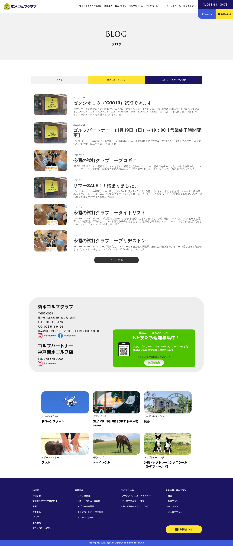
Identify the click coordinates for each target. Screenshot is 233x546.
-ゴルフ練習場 (83, 496)
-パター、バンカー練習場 (88, 501)
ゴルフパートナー (154, 6)
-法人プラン (172, 506)
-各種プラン (172, 501)
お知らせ (36, 496)
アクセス (36, 512)
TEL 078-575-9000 (50, 359)
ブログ (35, 517)
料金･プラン (120, 6)
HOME (35, 490)
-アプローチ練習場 (85, 506)
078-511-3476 (217, 4)
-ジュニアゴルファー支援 (133, 501)
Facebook (70, 335)
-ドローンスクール (85, 517)
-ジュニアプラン (174, 512)
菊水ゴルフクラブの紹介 (90, 6)
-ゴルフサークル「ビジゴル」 (135, 506)
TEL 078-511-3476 (50, 322)
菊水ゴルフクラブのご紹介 (44, 501)
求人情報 (187, 6)
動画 (34, 506)
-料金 (169, 496)
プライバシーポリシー (42, 528)
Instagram (50, 335)
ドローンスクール (172, 6)
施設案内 (108, 6)
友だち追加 (154, 362)
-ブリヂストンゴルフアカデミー (136, 496)
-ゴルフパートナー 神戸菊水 (90, 512)
